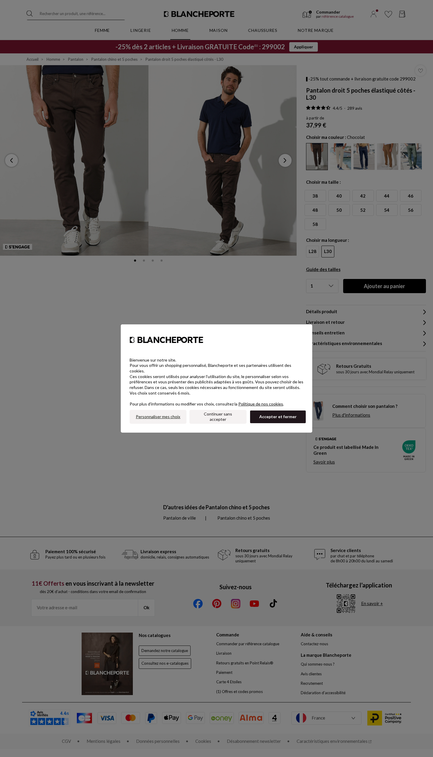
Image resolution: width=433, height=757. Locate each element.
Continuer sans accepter (218, 416)
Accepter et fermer (278, 416)
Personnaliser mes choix (158, 416)
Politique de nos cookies (260, 403)
